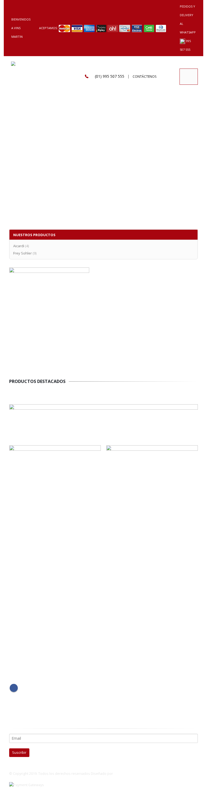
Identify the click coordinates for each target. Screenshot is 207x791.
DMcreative (123, 773)
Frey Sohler (22, 253)
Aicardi (18, 245)
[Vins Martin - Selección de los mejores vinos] (20, 77)
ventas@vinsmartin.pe (34, 584)
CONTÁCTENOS (145, 76)
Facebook (14, 688)
